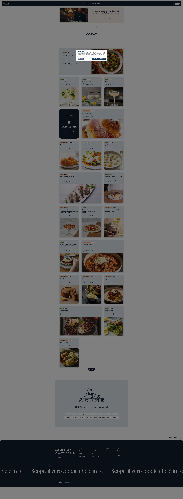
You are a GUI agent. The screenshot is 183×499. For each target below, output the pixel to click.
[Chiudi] (106, 51)
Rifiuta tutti (95, 58)
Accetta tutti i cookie (102, 58)
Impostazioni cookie (81, 58)
